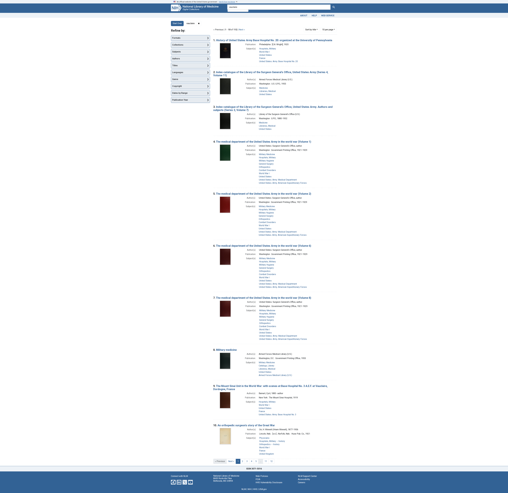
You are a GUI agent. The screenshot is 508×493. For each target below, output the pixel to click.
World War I (264, 52)
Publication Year (180, 100)
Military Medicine (267, 154)
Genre (175, 79)
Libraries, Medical (267, 91)
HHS (255, 489)
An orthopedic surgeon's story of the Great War (246, 425)
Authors (176, 58)
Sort (310, 29)
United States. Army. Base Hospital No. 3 (277, 414)
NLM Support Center (307, 476)
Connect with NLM (179, 476)
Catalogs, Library (266, 365)
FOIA (258, 479)
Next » (242, 29)
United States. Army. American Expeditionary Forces (283, 183)
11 (266, 461)
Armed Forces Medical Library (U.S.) (275, 375)
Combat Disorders (267, 170)
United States (265, 55)
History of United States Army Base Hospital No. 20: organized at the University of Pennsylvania (274, 40)
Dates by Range (179, 93)
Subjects (176, 51)
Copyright (177, 86)
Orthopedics (264, 167)
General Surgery (266, 164)
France (262, 58)
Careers (301, 482)
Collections (177, 45)
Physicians (264, 438)
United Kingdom (266, 454)
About (303, 15)
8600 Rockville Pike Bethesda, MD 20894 (223, 479)
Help (314, 15)
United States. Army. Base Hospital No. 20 (278, 61)
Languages (177, 72)
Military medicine (226, 349)
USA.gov (263, 489)
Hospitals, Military (267, 48)
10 (327, 29)
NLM (243, 489)
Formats (176, 38)
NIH (249, 489)
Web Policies (262, 476)
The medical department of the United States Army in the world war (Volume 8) (263, 297)
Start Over (177, 23)
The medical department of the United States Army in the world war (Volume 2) (263, 193)
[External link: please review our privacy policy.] (173, 482)
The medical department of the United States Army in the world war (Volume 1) (263, 141)
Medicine (263, 88)
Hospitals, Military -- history (272, 441)
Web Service (327, 15)
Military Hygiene (266, 160)
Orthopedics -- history (269, 444)
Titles (175, 65)
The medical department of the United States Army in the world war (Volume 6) (263, 245)
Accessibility (304, 479)
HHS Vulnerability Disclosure (269, 482)
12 (271, 461)
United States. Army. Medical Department (278, 180)
